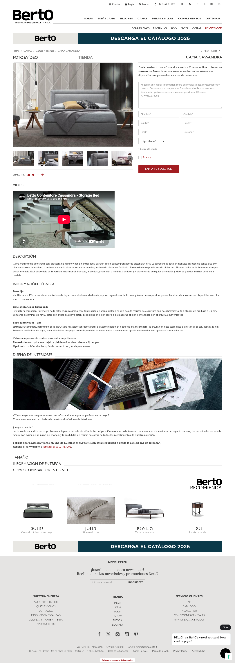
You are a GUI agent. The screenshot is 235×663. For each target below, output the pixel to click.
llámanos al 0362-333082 (57, 447)
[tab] (45, 58)
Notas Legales (140, 651)
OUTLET (196, 28)
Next (214, 51)
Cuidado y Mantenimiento (46, 619)
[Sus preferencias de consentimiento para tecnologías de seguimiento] (228, 656)
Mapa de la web (160, 651)
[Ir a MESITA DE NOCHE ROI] (198, 510)
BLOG (174, 28)
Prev (206, 51)
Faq (189, 602)
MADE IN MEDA (140, 28)
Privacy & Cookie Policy (189, 619)
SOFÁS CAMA (106, 18)
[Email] (28, 175)
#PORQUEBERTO (46, 624)
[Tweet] (33, 175)
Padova (117, 616)
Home (16, 51)
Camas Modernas (45, 51)
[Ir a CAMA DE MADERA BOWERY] (144, 510)
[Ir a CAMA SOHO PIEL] (37, 510)
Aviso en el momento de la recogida (117, 660)
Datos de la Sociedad (118, 651)
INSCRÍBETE (135, 582)
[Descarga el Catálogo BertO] (117, 40)
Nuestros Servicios (46, 602)
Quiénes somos (45, 606)
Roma (117, 607)
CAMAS (142, 18)
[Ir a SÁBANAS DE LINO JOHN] (91, 510)
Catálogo (189, 606)
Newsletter (189, 611)
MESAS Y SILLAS (162, 18)
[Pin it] (42, 175)
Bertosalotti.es (33, 16)
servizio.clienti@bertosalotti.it (142, 647)
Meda (117, 603)
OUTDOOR (213, 18)
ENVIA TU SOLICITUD (158, 169)
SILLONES (126, 18)
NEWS (184, 28)
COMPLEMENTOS (189, 18)
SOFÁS (88, 18)
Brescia (117, 620)
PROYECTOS (160, 28)
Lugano (117, 625)
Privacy (147, 157)
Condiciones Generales (189, 615)
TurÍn (117, 611)
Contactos (46, 611)
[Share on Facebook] (38, 175)
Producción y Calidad (46, 615)
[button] (117, 185)
